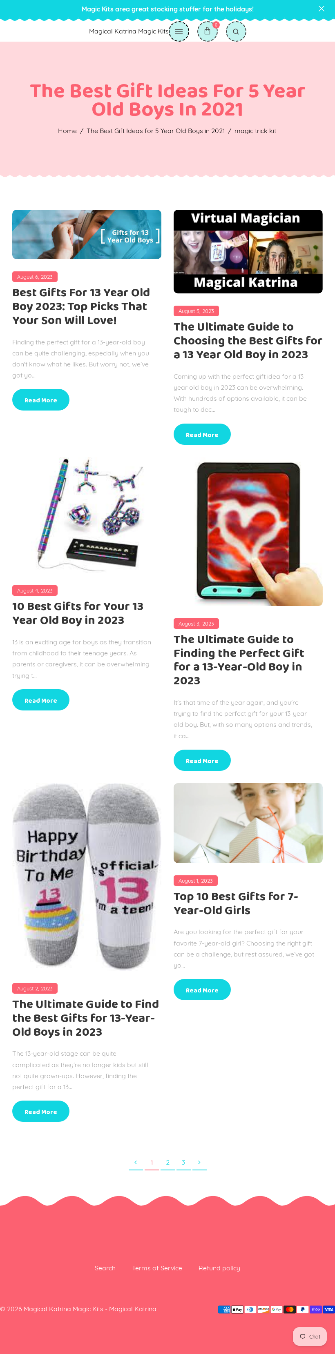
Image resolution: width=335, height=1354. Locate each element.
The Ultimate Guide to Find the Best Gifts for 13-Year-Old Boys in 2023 (85, 1018)
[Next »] (199, 1162)
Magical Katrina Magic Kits (129, 31)
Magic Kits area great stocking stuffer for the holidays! (168, 9)
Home (67, 131)
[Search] (236, 31)
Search (105, 1268)
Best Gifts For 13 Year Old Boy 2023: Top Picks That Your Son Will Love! (81, 306)
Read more (41, 400)
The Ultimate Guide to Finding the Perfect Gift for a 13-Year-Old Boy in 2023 (239, 660)
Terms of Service (157, 1268)
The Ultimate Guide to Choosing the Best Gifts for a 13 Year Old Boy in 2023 (248, 341)
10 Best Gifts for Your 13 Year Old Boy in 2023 (77, 613)
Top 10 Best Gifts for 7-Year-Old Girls (236, 903)
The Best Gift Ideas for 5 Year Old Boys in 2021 (156, 131)
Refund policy (219, 1268)
